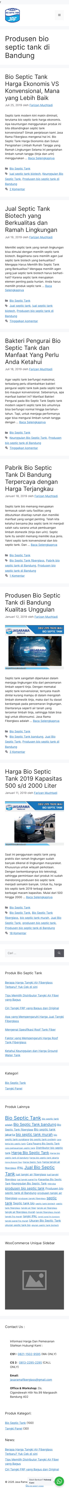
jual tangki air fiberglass (31, 1174)
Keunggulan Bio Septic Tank (28, 437)
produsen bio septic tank (39, 923)
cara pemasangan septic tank (20, 1148)
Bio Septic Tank (20, 168)
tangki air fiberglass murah (20, 1212)
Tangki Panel (13, 1088)
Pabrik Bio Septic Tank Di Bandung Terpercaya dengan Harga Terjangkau (31, 478)
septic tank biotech (45, 1203)
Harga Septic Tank (32, 1162)
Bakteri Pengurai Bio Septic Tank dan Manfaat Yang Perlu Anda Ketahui (33, 351)
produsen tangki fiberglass (32, 1198)
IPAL (20, 1168)
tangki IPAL (30, 1216)
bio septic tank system (43, 1139)
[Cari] (59, 953)
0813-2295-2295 (30, 1362)
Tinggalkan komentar (24, 321)
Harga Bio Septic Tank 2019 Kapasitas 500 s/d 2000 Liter (33, 778)
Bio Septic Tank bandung (26, 736)
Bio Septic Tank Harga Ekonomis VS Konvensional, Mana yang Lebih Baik (32, 87)
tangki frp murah (13, 1216)
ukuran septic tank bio (18, 1225)
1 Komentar (17, 575)
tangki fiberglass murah (48, 1212)
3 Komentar (17, 752)
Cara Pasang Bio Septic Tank (43, 1143)
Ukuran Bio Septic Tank (45, 1220)
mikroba (52, 1183)
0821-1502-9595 (29, 1354)
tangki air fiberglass (47, 1208)
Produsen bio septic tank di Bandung (30, 928)
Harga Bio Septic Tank (30, 1152)
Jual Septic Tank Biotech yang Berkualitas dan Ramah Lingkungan (31, 219)
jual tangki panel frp (27, 1179)
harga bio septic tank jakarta (44, 1158)
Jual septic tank (20, 305)
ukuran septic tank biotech (45, 1225)
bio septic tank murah (34, 917)
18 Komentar (18, 933)
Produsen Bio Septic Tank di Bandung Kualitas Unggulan (32, 602)
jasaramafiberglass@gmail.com (31, 1379)
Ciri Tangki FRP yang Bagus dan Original (32, 1469)
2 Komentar (17, 189)
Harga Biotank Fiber (13, 1162)
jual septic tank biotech (25, 173)
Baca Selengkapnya (41, 158)
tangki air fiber (28, 1208)
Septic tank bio (24, 1203)
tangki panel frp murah (16, 1221)
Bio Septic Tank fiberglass (27, 560)
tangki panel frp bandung (49, 1217)
